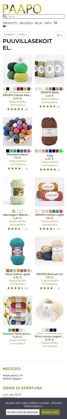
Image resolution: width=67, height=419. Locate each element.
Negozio (26, 23)
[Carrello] (55, 23)
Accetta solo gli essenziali (22, 412)
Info (48, 23)
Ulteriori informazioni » (43, 404)
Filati (22, 34)
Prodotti (10, 23)
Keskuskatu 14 (13, 375)
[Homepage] (22, 12)
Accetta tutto (50, 412)
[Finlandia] (5, 26)
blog (39, 23)
